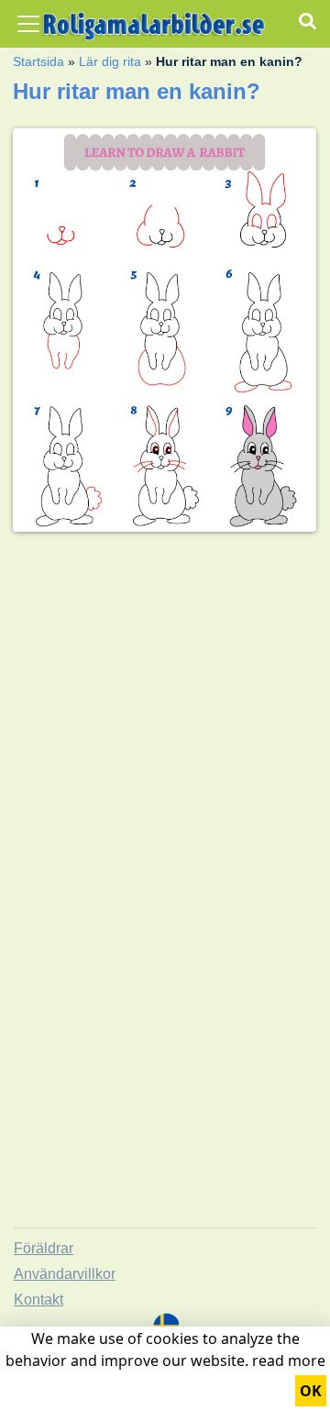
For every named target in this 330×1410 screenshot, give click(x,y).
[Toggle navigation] (28, 24)
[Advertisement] (165, 711)
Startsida (38, 61)
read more (288, 1360)
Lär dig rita (110, 61)
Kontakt (38, 1299)
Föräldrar (43, 1248)
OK (311, 1391)
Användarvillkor (65, 1274)
